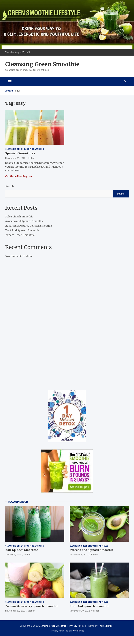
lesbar (31, 158)
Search (9, 186)
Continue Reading (16, 176)
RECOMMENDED (18, 502)
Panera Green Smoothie (20, 235)
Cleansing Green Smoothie (42, 64)
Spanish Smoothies (20, 153)
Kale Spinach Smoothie (19, 216)
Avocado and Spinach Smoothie (24, 221)
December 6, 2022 (79, 554)
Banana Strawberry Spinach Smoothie (28, 225)
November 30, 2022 (15, 610)
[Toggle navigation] (9, 81)
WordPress (78, 630)
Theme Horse (106, 625)
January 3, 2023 (13, 554)
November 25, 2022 (15, 158)
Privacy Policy (76, 625)
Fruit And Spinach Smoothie (22, 230)
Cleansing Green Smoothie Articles (24, 149)
